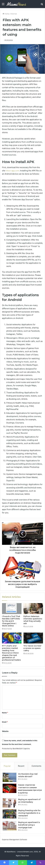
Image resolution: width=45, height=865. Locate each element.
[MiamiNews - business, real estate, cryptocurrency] (16, 4)
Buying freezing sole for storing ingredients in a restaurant (29, 813)
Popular (7, 766)
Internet (14, 14)
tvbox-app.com (12, 170)
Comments (36, 766)
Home (6, 14)
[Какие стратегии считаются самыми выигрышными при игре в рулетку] (9, 788)
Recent (21, 766)
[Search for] (42, 5)
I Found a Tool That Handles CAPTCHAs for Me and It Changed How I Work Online (11, 621)
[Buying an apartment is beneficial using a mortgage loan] (9, 825)
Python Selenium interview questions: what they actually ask (33, 620)
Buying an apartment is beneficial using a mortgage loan (29, 825)
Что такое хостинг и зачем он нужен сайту (33, 648)
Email (5, 722)
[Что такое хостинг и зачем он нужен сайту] (33, 638)
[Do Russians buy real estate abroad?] (9, 777)
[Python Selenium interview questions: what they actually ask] (33, 608)
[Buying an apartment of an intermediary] (9, 802)
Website (5, 731)
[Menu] (3, 5)
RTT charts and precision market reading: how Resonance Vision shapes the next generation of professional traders (11, 653)
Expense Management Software (14, 839)
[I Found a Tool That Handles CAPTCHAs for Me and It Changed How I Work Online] (12, 608)
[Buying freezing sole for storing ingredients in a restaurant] (9, 813)
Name (5, 713)
